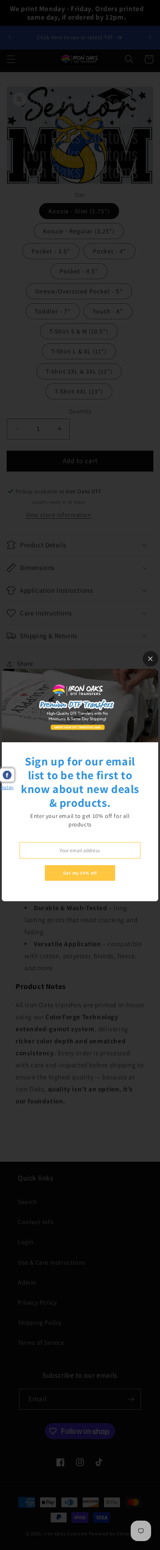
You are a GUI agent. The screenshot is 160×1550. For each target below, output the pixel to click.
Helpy (7, 787)
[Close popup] (150, 659)
